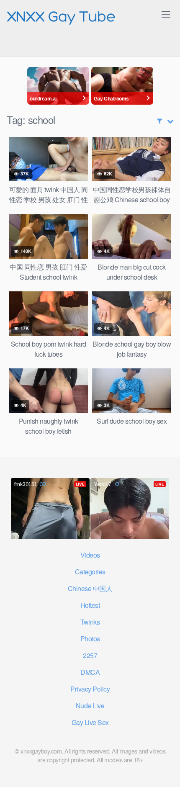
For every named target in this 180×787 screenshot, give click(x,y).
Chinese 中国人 (90, 588)
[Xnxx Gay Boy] (61, 16)
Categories (90, 571)
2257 (90, 655)
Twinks (90, 622)
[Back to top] (165, 769)
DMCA (90, 672)
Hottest (90, 605)
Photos (90, 638)
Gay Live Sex (90, 722)
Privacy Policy (90, 689)
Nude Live (90, 705)
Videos (90, 555)
